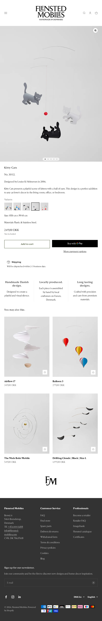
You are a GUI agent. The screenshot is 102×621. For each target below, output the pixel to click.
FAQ (42, 515)
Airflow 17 (9, 381)
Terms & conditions (50, 542)
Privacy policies (48, 547)
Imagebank (79, 526)
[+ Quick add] (44, 372)
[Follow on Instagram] (13, 597)
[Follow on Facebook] (6, 597)
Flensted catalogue (82, 531)
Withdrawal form (48, 537)
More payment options (74, 251)
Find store (45, 520)
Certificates (78, 537)
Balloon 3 (58, 381)
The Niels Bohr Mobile (17, 458)
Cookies (44, 553)
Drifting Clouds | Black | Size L (69, 458)
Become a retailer (81, 515)
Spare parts (45, 526)
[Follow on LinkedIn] (19, 597)
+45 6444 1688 (15, 526)
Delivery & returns (49, 531)
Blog (42, 558)
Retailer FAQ (79, 520)
